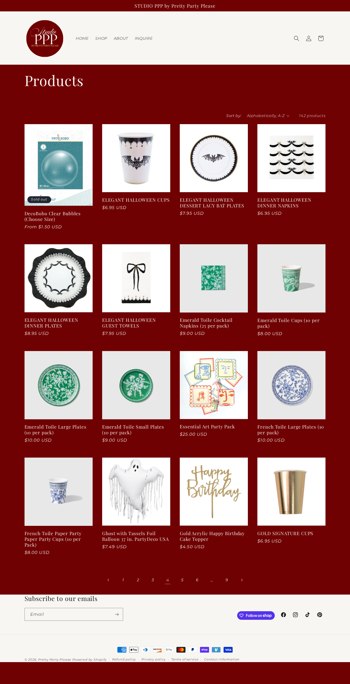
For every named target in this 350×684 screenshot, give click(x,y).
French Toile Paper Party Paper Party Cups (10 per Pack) (53, 538)
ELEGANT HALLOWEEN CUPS (136, 200)
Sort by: (233, 115)
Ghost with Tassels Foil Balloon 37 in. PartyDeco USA (135, 536)
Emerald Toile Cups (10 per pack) (288, 323)
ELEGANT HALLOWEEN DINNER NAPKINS (284, 202)
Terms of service (185, 659)
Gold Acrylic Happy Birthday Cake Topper (212, 536)
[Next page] (241, 580)
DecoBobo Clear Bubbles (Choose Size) (53, 216)
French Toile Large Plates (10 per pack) (290, 429)
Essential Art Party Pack (207, 426)
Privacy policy (153, 659)
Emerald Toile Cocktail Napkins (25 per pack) (206, 322)
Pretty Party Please (54, 659)
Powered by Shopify (89, 659)
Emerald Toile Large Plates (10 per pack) (55, 429)
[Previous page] (108, 580)
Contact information (222, 659)
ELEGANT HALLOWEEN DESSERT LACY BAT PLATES (212, 202)
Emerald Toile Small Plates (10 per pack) (133, 429)
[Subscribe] (117, 614)
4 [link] (167, 580)
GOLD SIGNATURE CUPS (285, 533)
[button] (296, 38)
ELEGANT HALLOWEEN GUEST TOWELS (129, 322)
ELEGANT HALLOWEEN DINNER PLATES (51, 322)
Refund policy (124, 659)
